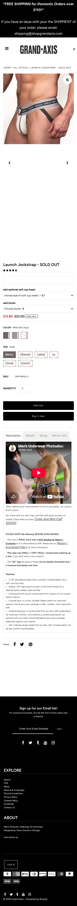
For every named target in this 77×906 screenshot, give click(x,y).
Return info (59, 435)
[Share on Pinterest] (30, 644)
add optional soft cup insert (19, 289)
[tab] (13, 436)
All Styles (21, 67)
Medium (25, 354)
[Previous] (9, 163)
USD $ (11, 864)
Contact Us (9, 807)
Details (30, 435)
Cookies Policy (11, 800)
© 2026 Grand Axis (13, 899)
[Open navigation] (7, 49)
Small (9, 354)
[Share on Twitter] (22, 644)
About (6, 786)
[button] (10, 270)
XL (53, 354)
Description (13, 435)
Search (7, 779)
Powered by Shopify (36, 899)
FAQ (6, 783)
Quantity (9, 388)
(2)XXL (9, 363)
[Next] (67, 163)
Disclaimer (9, 804)
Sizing (43, 435)
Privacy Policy (10, 797)
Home (7, 67)
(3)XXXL (25, 363)
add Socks (9, 302)
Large (41, 354)
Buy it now (38, 416)
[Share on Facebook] (14, 644)
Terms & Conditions (13, 793)
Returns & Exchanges (14, 790)
